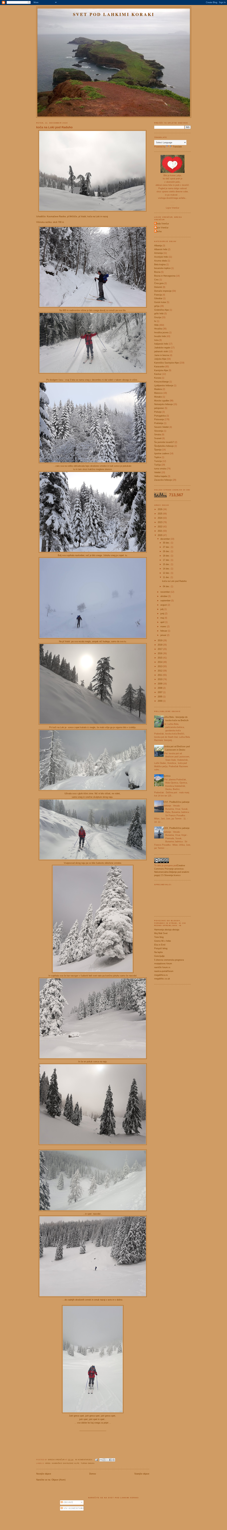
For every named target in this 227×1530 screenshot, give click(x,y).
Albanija (158, 245)
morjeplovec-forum (163, 963)
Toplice (157, 457)
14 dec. (167, 568)
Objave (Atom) (58, 1479)
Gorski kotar (160, 302)
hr (155, 321)
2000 (160, 701)
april (162, 622)
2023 (160, 522)
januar (163, 635)
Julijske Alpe (160, 359)
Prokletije (158, 423)
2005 (160, 696)
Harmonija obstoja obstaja (166, 929)
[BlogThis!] (104, 1460)
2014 (160, 662)
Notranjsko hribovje (163, 404)
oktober (164, 596)
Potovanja (159, 419)
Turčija (157, 465)
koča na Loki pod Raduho (54, 127)
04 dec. (167, 586)
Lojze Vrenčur (161, 227)
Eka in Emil (159, 944)
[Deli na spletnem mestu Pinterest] (113, 1460)
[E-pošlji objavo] (96, 1460)
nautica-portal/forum (163, 971)
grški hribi (159, 313)
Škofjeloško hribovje (164, 446)
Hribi (48, 1463)
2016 (160, 653)
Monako (158, 397)
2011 (160, 675)
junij (162, 613)
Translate (177, 146)
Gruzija (157, 317)
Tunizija (158, 461)
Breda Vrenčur (56, 1460)
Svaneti (158, 438)
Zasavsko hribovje (163, 480)
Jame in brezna (161, 355)
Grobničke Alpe (161, 310)
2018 (160, 645)
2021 (160, 531)
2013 (160, 666)
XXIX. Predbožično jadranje (176, 828)
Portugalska (160, 415)
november (165, 592)
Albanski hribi (160, 249)
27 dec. (167, 547)
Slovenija (158, 431)
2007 (160, 692)
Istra (156, 340)
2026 (160, 509)
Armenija (158, 253)
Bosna (157, 272)
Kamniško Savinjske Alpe (65, 1463)
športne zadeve (161, 453)
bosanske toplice (162, 268)
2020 (160, 535)
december (165, 539)
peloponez (159, 408)
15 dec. (167, 564)
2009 (160, 683)
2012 (160, 670)
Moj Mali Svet (161, 933)
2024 (160, 518)
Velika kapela (160, 476)
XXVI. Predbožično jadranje (176, 802)
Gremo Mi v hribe (162, 941)
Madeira (158, 389)
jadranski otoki (161, 351)
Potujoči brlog (160, 948)
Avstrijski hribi (161, 257)
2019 (160, 640)
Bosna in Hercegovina (164, 276)
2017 (160, 649)
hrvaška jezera (161, 332)
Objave (68, 1502)
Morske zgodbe (161, 400)
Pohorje (158, 412)
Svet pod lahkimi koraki (114, 14)
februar (164, 631)
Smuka (157, 434)
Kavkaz (158, 374)
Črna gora (159, 283)
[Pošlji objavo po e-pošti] (101, 1460)
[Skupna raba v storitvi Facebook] (110, 1460)
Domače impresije (162, 291)
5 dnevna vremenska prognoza (169, 960)
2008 (160, 688)
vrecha (158, 231)
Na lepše (158, 952)
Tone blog (159, 937)
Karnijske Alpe (161, 370)
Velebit (157, 472)
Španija (157, 449)
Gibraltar (158, 298)
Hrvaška (158, 328)
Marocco (158, 393)
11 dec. (166, 577)
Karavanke (159, 366)
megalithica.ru (161, 975)
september (165, 600)
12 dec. (167, 573)
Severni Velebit (161, 427)
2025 (160, 513)
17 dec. (167, 560)
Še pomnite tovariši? (164, 442)
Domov (92, 1473)
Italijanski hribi (161, 344)
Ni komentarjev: (84, 1460)
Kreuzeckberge (161, 381)
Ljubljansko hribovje (163, 385)
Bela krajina (160, 264)
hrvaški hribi (160, 336)
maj (162, 618)
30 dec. (167, 542)
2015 (160, 657)
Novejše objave (43, 1473)
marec (163, 626)
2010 (160, 679)
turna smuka (88, 1463)
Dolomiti (158, 287)
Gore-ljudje (159, 956)
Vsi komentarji (74, 1508)
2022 (160, 526)
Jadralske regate (162, 347)
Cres (156, 279)
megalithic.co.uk (162, 978)
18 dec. (167, 555)
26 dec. (167, 551)
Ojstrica (166, 776)
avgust (164, 605)
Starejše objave (141, 1473)
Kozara (157, 378)
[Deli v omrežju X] (107, 1460)
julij (162, 609)
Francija (158, 295)
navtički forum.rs (162, 967)
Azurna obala (160, 260)
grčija (156, 306)
